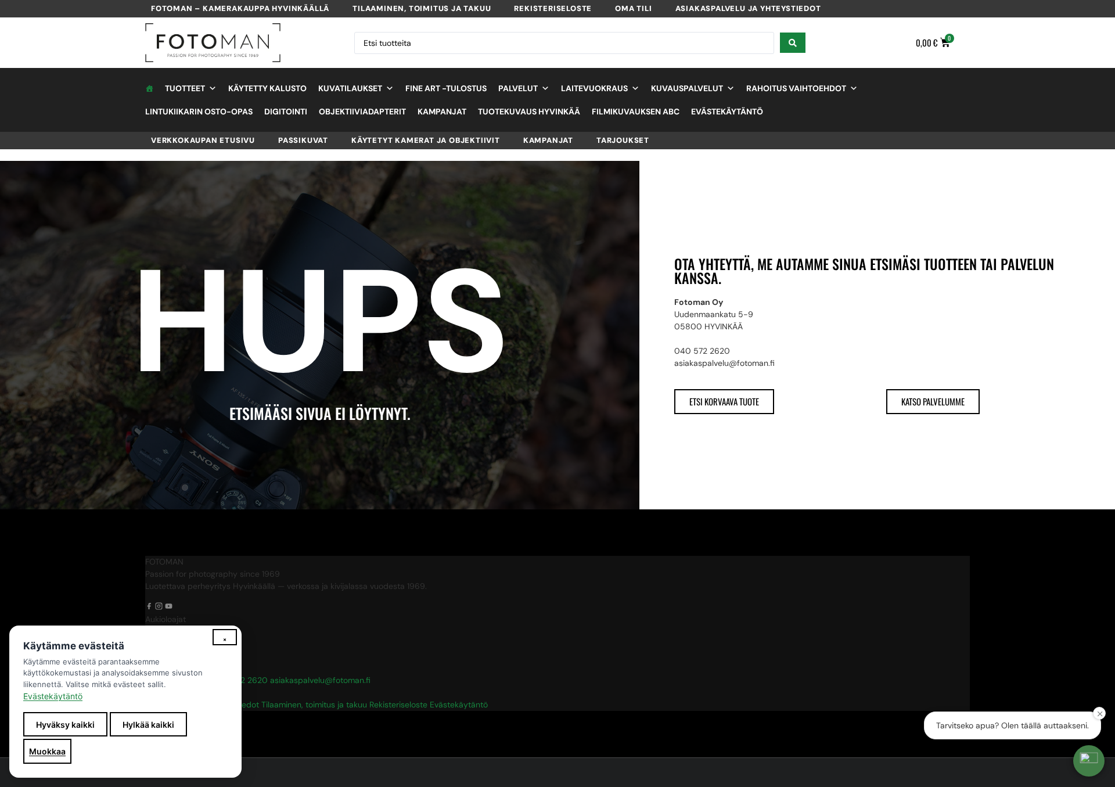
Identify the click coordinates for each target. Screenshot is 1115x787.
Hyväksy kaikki (65, 724)
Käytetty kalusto (267, 88)
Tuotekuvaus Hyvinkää (529, 111)
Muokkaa (47, 751)
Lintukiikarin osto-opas (199, 111)
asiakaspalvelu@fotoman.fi (320, 680)
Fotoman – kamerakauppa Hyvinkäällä (240, 8)
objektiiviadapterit (362, 111)
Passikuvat (303, 140)
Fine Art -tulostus (446, 88)
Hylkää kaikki (148, 724)
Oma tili (633, 8)
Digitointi (285, 111)
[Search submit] (792, 43)
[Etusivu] (149, 88)
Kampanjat (442, 111)
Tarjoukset (622, 140)
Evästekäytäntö (727, 111)
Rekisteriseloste (553, 8)
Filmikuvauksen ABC (635, 111)
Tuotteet (185, 88)
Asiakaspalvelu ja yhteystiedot (748, 8)
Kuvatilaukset (350, 88)
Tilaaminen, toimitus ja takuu (422, 8)
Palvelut (518, 88)
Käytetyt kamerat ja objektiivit (425, 140)
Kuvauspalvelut (687, 88)
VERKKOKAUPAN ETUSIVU (203, 140)
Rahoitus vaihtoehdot (796, 88)
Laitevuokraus (594, 88)
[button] (1089, 761)
